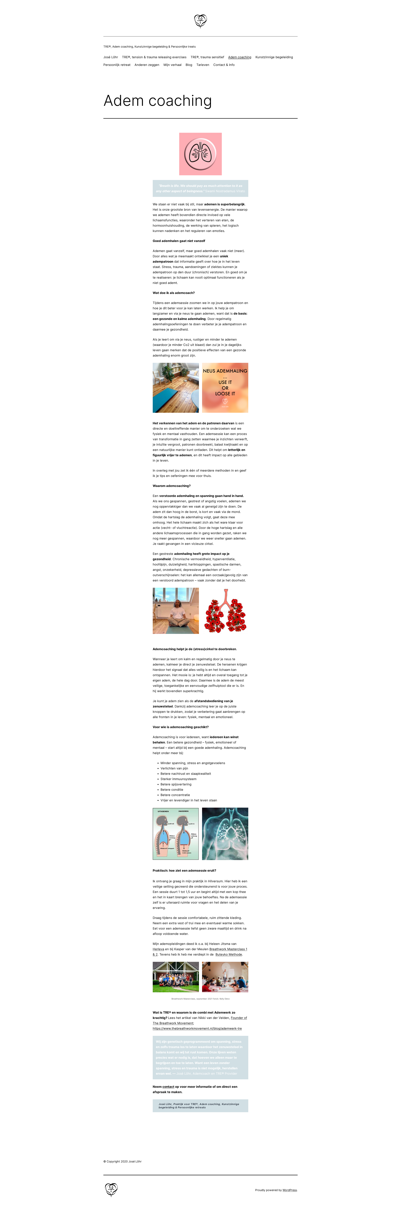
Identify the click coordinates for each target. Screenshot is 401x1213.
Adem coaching (239, 57)
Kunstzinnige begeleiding (274, 57)
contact (168, 1087)
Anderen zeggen (147, 65)
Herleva (158, 949)
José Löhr (110, 57)
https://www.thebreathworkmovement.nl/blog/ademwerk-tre (197, 1028)
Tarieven (202, 65)
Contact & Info (224, 65)
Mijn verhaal (173, 65)
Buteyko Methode (229, 954)
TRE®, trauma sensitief (207, 57)
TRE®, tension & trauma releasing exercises (154, 57)
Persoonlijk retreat (116, 65)
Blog (189, 65)
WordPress (290, 1190)
